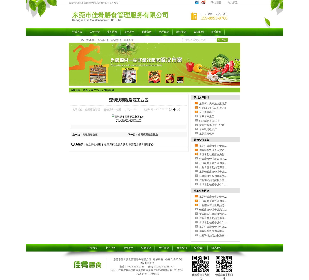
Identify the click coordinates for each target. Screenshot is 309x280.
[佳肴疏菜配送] (154, 64)
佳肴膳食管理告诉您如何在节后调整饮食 (221, 150)
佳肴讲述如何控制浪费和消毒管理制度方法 (223, 180)
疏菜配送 (129, 40)
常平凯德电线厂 (208, 129)
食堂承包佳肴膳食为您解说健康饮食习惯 (221, 154)
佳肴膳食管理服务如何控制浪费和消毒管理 (223, 158)
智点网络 (154, 273)
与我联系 (233, 2)
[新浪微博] (203, 3)
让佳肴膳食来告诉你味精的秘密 (216, 163)
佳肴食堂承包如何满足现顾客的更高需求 (221, 167)
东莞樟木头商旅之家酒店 (213, 103)
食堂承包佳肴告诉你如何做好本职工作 (220, 184)
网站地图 (216, 2)
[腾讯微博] (197, 3)
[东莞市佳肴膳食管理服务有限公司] (87, 269)
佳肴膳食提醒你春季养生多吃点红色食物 (221, 176)
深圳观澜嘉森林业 (148, 134)
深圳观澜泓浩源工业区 (211, 125)
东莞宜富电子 (206, 133)
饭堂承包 (116, 40)
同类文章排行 (201, 97)
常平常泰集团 (206, 116)
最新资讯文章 (201, 139)
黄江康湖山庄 (89, 134)
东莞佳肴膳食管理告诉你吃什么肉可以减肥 (223, 171)
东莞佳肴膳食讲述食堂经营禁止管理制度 (221, 145)
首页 (85, 90)
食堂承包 (103, 40)
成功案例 (109, 90)
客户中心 (96, 90)
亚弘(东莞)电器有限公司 (212, 107)
